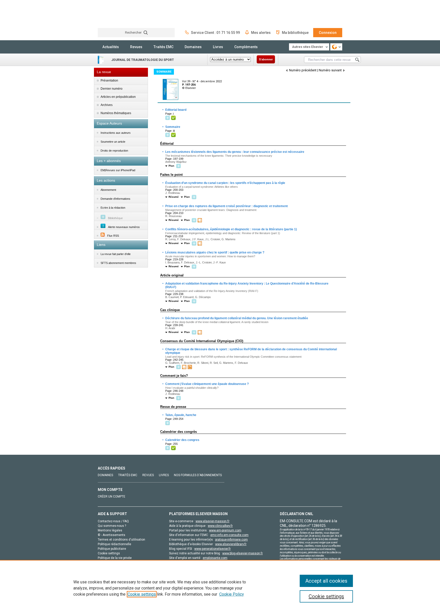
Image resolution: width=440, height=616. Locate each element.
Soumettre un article (113, 141)
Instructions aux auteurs (116, 132)
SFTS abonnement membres (118, 262)
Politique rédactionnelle (114, 544)
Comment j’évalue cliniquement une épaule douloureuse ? (207, 384)
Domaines (193, 47)
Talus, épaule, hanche (180, 415)
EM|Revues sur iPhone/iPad (118, 170)
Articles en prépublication (118, 97)
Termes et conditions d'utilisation (121, 539)
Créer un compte (111, 496)
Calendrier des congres (182, 440)
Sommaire (172, 127)
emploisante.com (215, 558)
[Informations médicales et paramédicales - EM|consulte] (117, 14)
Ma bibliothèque (295, 33)
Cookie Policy (231, 594)
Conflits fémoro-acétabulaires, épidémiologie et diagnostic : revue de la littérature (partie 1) (231, 229)
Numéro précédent (303, 70)
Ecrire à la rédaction (113, 207)
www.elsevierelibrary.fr (230, 544)
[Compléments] (190, 367)
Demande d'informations (115, 198)
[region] (220, 588)
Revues (136, 47)
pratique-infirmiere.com (231, 539)
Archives (107, 105)
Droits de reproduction (114, 150)
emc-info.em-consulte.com (229, 535)
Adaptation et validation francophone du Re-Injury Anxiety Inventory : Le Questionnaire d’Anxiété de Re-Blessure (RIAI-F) (246, 285)
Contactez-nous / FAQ (113, 521)
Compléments (246, 47)
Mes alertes (261, 33)
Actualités (110, 47)
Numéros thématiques (116, 113)
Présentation (109, 80)
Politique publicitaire (112, 549)
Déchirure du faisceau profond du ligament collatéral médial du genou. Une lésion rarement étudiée (236, 318)
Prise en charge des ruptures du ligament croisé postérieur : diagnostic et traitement (226, 206)
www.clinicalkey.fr (220, 526)
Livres (218, 47)
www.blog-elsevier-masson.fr (242, 553)
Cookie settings (142, 594)
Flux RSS (113, 235)
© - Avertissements (111, 535)
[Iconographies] (200, 220)
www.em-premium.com (225, 530)
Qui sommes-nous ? (112, 526)
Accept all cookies (326, 581)
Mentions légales (110, 530)
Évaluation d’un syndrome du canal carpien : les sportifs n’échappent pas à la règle (225, 183)
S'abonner (266, 59)
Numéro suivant (330, 70)
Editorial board (175, 110)
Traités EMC (163, 47)
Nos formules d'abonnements (198, 475)
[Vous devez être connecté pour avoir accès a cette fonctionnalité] (168, 118)
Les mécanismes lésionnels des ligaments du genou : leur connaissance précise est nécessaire (234, 152)
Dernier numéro (111, 88)
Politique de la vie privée (115, 558)
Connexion (328, 33)
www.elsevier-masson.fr (212, 521)
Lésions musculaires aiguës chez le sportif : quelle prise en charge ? (214, 252)
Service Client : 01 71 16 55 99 (215, 33)
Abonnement (108, 189)
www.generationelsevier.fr (212, 549)
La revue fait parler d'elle (116, 254)
